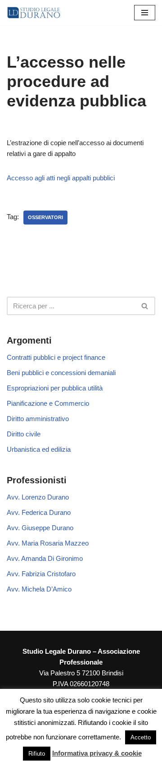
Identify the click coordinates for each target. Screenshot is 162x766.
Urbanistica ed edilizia (39, 449)
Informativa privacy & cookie (97, 753)
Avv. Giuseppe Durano (40, 528)
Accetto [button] (140, 737)
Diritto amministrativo (38, 418)
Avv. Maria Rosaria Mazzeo (48, 543)
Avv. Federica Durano (39, 512)
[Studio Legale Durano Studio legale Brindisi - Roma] (34, 12)
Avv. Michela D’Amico (39, 589)
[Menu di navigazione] (144, 12)
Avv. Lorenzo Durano (38, 497)
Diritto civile (23, 434)
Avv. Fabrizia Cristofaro (41, 574)
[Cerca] (145, 306)
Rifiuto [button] (36, 753)
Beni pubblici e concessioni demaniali (61, 372)
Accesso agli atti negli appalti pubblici (61, 178)
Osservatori (45, 217)
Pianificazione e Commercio (48, 403)
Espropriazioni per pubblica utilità (55, 388)
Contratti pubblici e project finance (56, 357)
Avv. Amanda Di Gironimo (45, 558)
